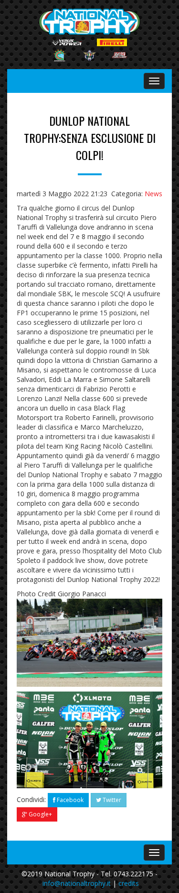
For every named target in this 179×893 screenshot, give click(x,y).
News (153, 193)
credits (128, 883)
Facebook (69, 800)
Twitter (111, 800)
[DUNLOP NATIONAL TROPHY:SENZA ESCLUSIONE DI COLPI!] (89, 740)
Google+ (39, 814)
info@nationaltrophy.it (76, 883)
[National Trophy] (89, 22)
